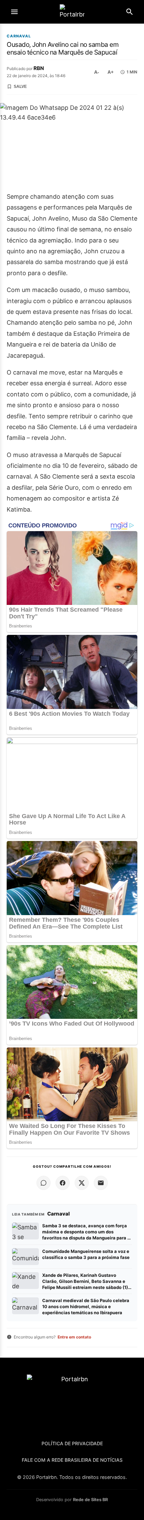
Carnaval (19, 36)
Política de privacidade (72, 1443)
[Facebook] (63, 1183)
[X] (82, 1183)
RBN (38, 68)
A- (96, 72)
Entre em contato (74, 1336)
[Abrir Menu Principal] (14, 12)
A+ (110, 72)
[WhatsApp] (44, 1183)
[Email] (101, 1183)
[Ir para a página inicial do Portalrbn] (72, 12)
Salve (20, 86)
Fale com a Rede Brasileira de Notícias (72, 1460)
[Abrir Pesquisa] (129, 12)
